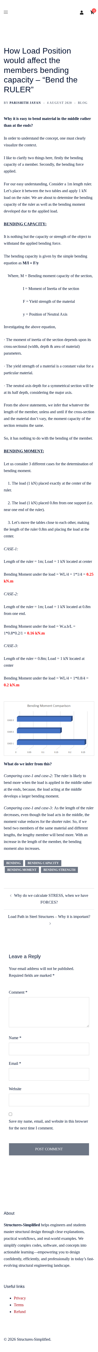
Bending (13, 863)
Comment (18, 992)
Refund (20, 1311)
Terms (19, 1305)
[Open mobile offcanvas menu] (6, 12)
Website (15, 1089)
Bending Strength (59, 870)
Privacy (20, 1298)
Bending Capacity (43, 863)
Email (15, 1063)
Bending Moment (21, 870)
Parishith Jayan (25, 103)
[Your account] (82, 13)
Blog (82, 103)
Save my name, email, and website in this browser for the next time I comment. (48, 1124)
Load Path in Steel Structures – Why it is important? (49, 916)
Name (15, 1038)
